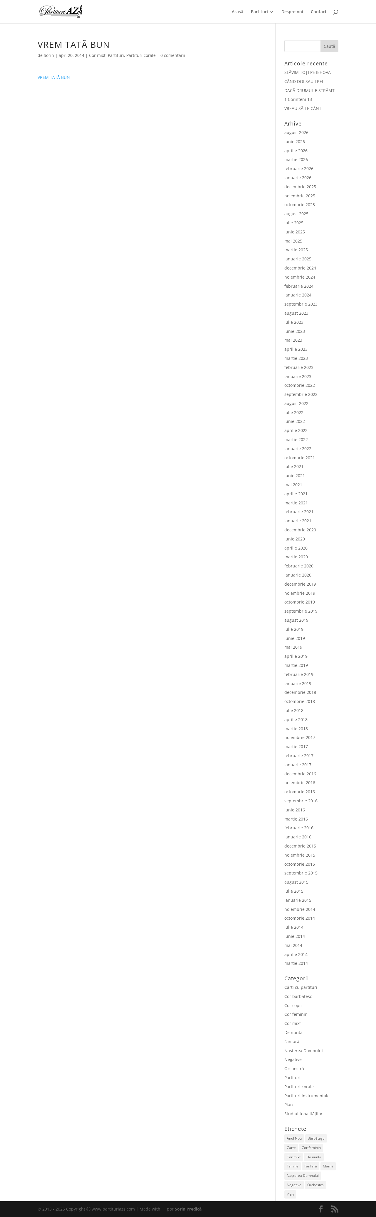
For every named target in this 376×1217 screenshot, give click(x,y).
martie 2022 (296, 439)
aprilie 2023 (296, 349)
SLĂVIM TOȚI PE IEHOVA (307, 72)
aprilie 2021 (296, 493)
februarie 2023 (298, 367)
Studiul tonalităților (303, 1113)
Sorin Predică (188, 1209)
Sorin (49, 55)
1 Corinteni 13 (298, 99)
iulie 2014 (293, 927)
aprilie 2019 (296, 656)
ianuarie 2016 (297, 837)
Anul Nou (294, 1138)
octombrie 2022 (299, 385)
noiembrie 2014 (299, 909)
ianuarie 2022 (297, 448)
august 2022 (296, 403)
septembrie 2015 (301, 873)
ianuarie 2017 (297, 764)
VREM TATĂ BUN (54, 77)
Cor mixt (97, 55)
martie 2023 (296, 358)
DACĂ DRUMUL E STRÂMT (309, 90)
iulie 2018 (293, 710)
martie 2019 (296, 665)
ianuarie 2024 (297, 295)
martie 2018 (296, 728)
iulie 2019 (293, 629)
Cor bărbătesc (298, 996)
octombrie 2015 (299, 864)
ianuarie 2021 (297, 520)
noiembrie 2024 (299, 277)
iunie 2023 (294, 331)
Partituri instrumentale (307, 1096)
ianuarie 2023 (297, 376)
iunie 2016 (294, 810)
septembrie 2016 (301, 801)
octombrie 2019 (299, 602)
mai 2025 (293, 241)
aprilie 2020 (296, 548)
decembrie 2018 (300, 692)
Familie (292, 1166)
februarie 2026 (298, 168)
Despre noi (292, 12)
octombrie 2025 (299, 204)
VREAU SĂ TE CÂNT (302, 108)
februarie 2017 (298, 755)
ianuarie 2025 (297, 259)
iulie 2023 (293, 322)
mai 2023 (293, 340)
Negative (293, 1059)
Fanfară (291, 1041)
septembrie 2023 (301, 304)
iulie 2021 (293, 466)
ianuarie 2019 (297, 683)
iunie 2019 (294, 638)
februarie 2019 (298, 674)
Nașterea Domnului (303, 1050)
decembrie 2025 (300, 186)
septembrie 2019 (301, 611)
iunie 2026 (294, 141)
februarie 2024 (298, 286)
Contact (319, 12)
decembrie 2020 (300, 530)
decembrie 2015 (300, 846)
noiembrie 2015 (299, 855)
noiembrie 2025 (299, 196)
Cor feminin (296, 1014)
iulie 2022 (293, 412)
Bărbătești (316, 1138)
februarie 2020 (298, 566)
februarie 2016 (298, 827)
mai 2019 (293, 647)
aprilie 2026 (296, 150)
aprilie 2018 (296, 719)
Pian (288, 1104)
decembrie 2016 (300, 774)
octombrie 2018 (299, 701)
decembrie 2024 (300, 268)
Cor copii (293, 1005)
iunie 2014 (294, 936)
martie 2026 (296, 159)
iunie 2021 (294, 475)
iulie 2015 (293, 891)
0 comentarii (172, 55)
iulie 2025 (293, 223)
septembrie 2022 (301, 394)
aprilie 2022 (296, 430)
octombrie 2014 (299, 918)
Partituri (259, 12)
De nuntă (293, 1032)
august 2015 (296, 882)
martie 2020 (296, 557)
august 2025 (296, 213)
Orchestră (294, 1068)
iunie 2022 (294, 421)
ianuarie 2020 (297, 575)
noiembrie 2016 (299, 782)
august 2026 (296, 132)
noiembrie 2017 (299, 737)
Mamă (328, 1166)
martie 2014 (296, 963)
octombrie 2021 (299, 457)
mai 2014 (293, 945)
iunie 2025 (294, 232)
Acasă (237, 12)
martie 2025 (296, 249)
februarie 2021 (298, 511)
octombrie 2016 (299, 791)
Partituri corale (141, 55)
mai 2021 (293, 484)
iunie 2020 (294, 539)
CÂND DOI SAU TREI (303, 81)
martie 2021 (296, 503)
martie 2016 (296, 819)
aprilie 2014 (296, 954)
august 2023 (296, 313)
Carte (291, 1147)
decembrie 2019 (300, 584)
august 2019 (296, 620)
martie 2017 (296, 746)
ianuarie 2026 (297, 177)
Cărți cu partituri (300, 987)
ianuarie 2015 (297, 900)
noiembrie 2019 (299, 593)
